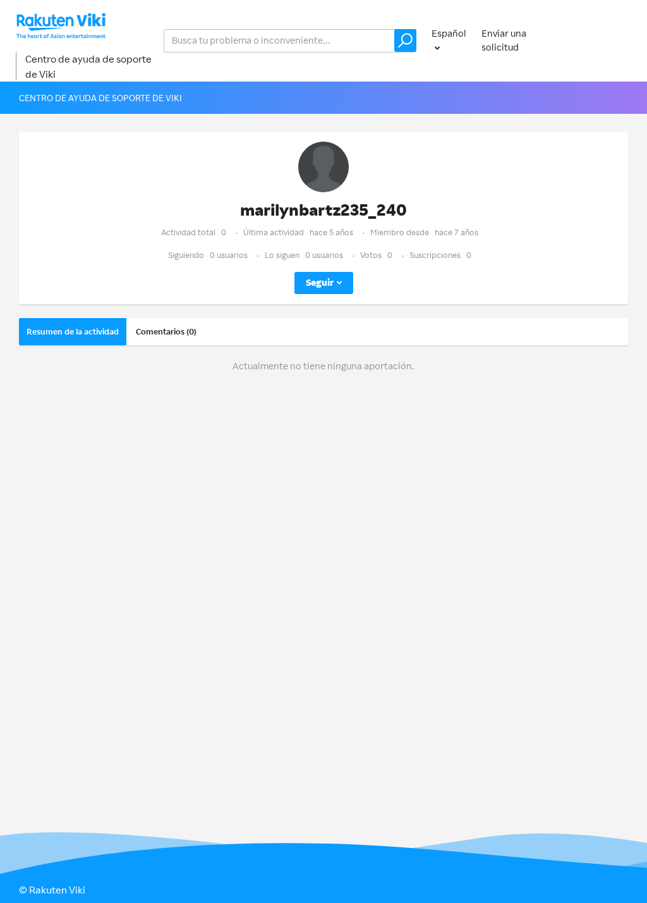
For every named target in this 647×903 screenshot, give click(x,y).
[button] (405, 40)
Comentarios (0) (166, 331)
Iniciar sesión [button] (600, 40)
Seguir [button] (320, 282)
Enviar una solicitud (503, 40)
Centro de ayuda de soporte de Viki (88, 66)
